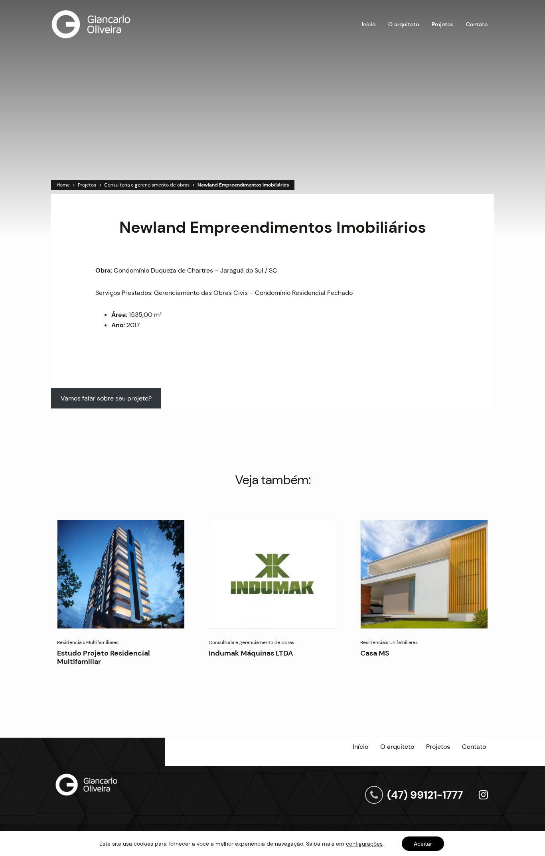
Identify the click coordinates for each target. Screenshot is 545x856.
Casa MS (374, 653)
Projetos (442, 24)
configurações (364, 843)
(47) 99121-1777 (425, 795)
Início (368, 24)
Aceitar (423, 843)
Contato (477, 24)
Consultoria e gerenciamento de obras (147, 185)
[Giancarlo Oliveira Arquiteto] (91, 24)
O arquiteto (403, 24)
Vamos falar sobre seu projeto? (106, 398)
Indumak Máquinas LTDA (251, 653)
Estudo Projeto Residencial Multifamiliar (103, 657)
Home (63, 185)
